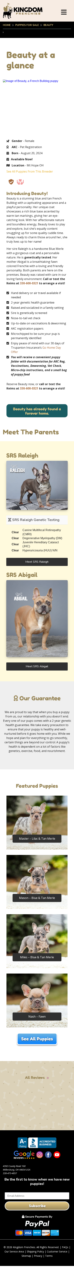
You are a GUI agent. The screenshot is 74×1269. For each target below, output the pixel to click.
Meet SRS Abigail (37, 666)
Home (7, 25)
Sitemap (26, 1255)
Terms (49, 1255)
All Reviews (35, 1077)
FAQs (65, 1247)
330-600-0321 (29, 283)
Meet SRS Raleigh (36, 562)
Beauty (48, 25)
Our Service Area (14, 1251)
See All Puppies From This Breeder (29, 171)
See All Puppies (37, 1038)
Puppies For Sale (27, 25)
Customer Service (57, 1251)
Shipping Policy (35, 1251)
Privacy (38, 1255)
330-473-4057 (10, 1173)
